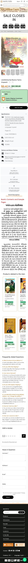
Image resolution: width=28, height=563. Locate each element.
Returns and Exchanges (12, 156)
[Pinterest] (13, 550)
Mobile (4, 484)
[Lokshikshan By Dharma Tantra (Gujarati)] (3, 72)
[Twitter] (11, 550)
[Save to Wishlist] (10, 82)
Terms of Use (17, 492)
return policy (16, 382)
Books (5, 31)
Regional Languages (10, 31)
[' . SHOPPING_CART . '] (24, 1)
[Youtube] (19, 550)
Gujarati (16, 31)
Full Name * (5, 465)
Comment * (5, 453)
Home (2, 31)
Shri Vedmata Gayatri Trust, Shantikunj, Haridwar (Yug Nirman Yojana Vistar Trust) (14, 118)
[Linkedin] (17, 550)
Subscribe (21, 512)
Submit (8, 497)
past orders (7, 411)
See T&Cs (17, 173)
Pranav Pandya (10, 298)
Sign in (18, 1)
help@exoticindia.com (9, 403)
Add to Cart (19, 107)
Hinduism (19, 31)
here (17, 409)
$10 (6, 94)
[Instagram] (15, 550)
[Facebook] (9, 550)
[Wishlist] (22, 1)
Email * (4, 474)
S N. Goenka (9, 338)
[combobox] (13, 5)
